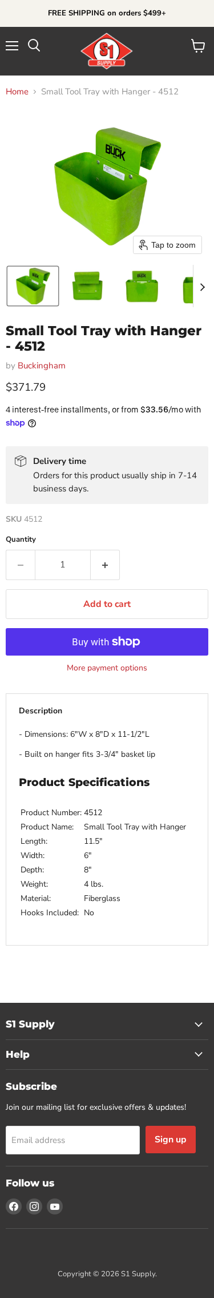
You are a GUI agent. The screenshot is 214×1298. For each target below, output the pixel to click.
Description (40, 710)
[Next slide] (202, 286)
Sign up (171, 1139)
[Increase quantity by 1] (105, 564)
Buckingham (42, 365)
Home (17, 92)
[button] (32, 286)
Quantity (21, 539)
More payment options (107, 668)
